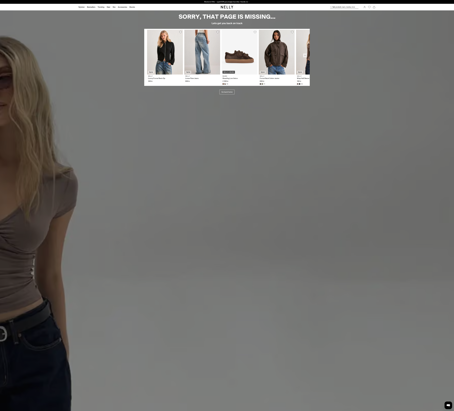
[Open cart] (374, 7)
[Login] (364, 7)
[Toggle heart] (180, 32)
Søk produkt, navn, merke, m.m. (343, 7)
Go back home (227, 92)
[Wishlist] (369, 7)
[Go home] (227, 7)
